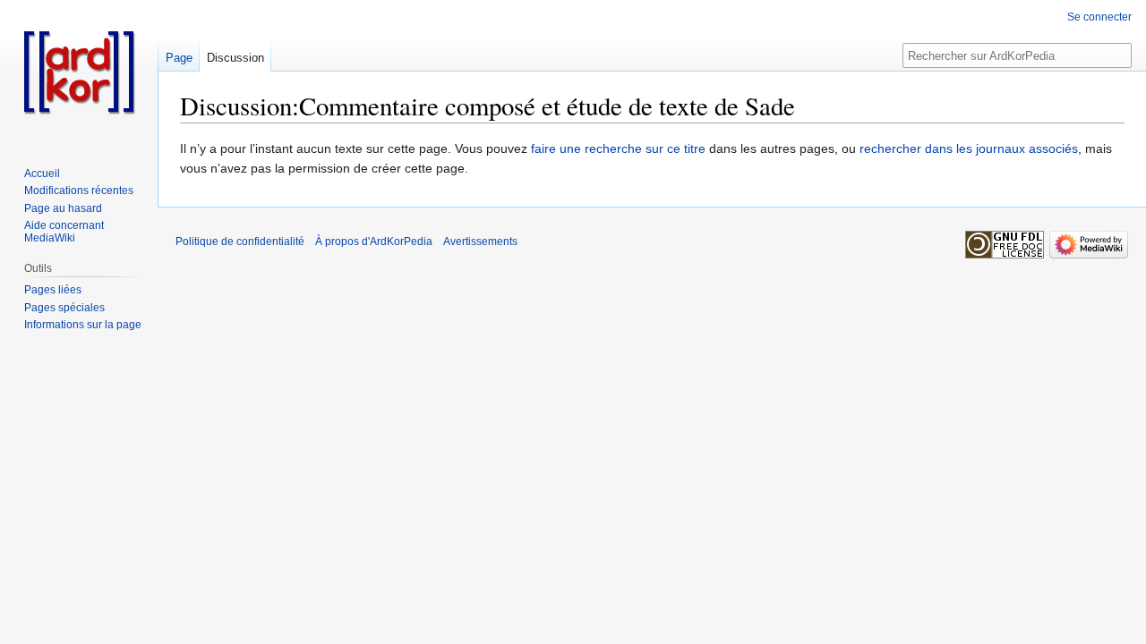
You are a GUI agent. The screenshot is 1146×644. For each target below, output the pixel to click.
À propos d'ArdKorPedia (373, 241)
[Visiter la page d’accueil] (78, 71)
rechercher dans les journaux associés (969, 148)
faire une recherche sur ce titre (618, 148)
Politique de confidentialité (239, 241)
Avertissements (480, 241)
